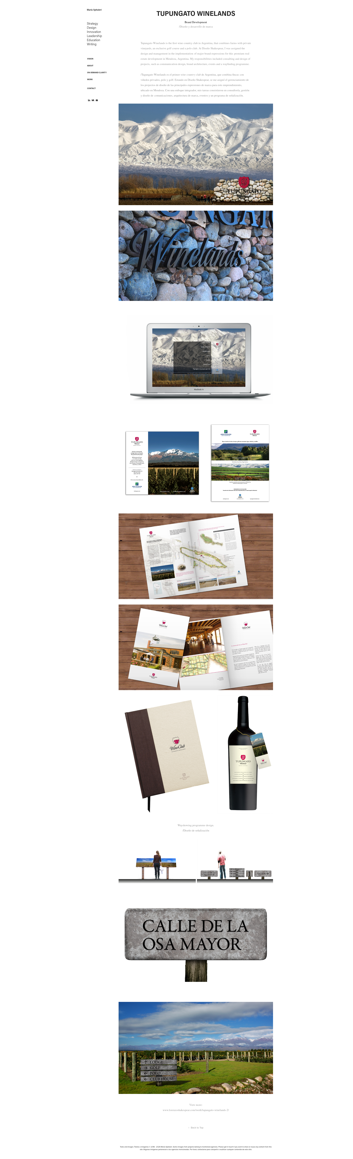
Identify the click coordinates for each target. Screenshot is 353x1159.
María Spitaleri (94, 9)
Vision (90, 58)
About (90, 65)
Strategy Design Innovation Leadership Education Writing (95, 33)
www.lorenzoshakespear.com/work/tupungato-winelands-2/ (196, 1110)
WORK (90, 79)
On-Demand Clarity (97, 72)
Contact (91, 88)
